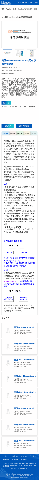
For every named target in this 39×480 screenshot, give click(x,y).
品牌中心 (15, 456)
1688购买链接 (24, 126)
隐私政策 (19, 477)
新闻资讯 (6, 460)
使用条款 (13, 477)
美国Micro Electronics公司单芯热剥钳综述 (18, 17)
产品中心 (9, 9)
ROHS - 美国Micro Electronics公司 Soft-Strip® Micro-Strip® (29, 106)
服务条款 (25, 477)
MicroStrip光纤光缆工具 (25, 9)
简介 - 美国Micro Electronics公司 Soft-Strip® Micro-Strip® (11, 106)
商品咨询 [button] (7, 126)
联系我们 (24, 460)
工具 (14, 9)
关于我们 (33, 456)
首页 (3, 9)
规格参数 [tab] (12, 133)
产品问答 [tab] (33, 133)
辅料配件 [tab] (19, 133)
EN (31, 2)
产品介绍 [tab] (5, 133)
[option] (20, 34)
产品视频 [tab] (26, 133)
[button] (7, 53)
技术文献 (15, 460)
